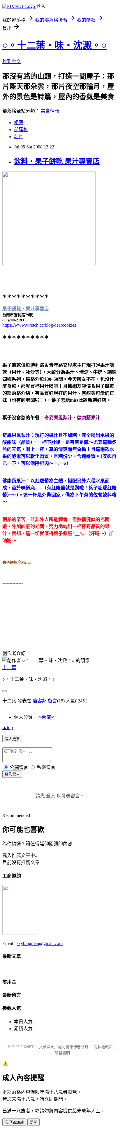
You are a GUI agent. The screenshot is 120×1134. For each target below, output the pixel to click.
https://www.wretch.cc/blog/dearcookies (39, 325)
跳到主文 (11, 61)
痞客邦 (40, 700)
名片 (18, 136)
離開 (33, 1122)
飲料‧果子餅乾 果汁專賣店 (57, 161)
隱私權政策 (103, 1047)
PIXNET (26, 1047)
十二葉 (9, 667)
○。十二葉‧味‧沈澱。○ (54, 45)
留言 (52, 700)
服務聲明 (62, 1053)
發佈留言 (12, 774)
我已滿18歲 (14, 1122)
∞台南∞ (46, 717)
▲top (7, 727)
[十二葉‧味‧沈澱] (19, 932)
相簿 (18, 122)
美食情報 (50, 110)
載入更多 (12, 739)
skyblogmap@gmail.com (40, 943)
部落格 (21, 129)
